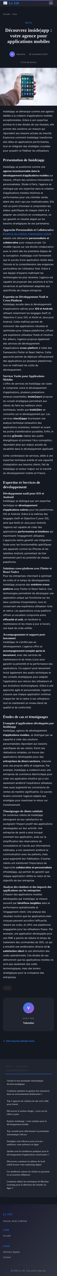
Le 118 (11, 3)
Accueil (6, 14)
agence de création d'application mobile (28, 233)
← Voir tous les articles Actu (19, 1041)
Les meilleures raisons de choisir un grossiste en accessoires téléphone (28, 1173)
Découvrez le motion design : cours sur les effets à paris (27, 1112)
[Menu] (51, 3)
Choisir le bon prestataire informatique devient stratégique (25, 1082)
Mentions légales (11, 1252)
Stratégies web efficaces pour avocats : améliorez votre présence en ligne (25, 1143)
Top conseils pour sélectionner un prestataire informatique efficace (28, 1133)
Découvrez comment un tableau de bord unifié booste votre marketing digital (26, 1163)
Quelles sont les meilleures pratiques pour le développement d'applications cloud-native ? (28, 1153)
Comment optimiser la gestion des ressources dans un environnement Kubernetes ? (28, 1092)
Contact (7, 1257)
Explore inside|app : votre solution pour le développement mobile (27, 1123)
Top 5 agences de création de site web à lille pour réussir (28, 1102)
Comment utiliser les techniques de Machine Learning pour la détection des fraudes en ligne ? (28, 1184)
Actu (15, 14)
